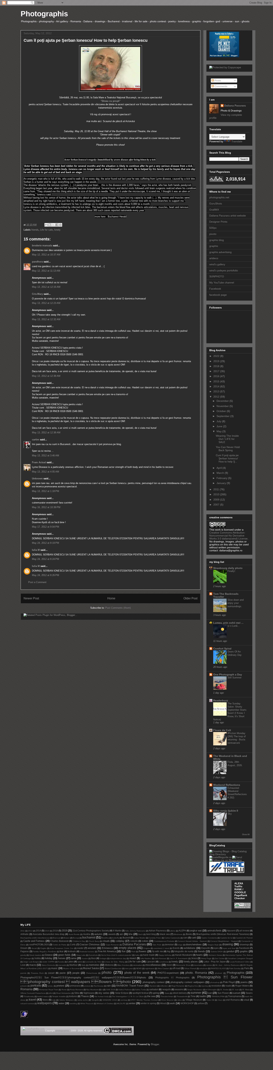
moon (169, 965)
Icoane (85, 958)
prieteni (60, 985)
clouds (106, 941)
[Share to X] (53, 225)
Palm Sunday (235, 968)
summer (196, 992)
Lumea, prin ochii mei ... (228, 622)
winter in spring (148, 1003)
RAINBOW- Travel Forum (130, 985)
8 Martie (117, 930)
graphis (213, 245)
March (221, 472)
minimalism (137, 965)
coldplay (120, 941)
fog (168, 951)
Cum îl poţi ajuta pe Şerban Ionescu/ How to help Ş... (227, 458)
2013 (216, 391)
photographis (62, 1030)
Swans (249, 993)
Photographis (44, 14)
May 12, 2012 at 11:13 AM (46, 270)
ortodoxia (203, 968)
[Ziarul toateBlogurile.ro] (237, 857)
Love (22, 965)
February (222, 478)
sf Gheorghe (211, 990)
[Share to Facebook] (57, 225)
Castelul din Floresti (244, 938)
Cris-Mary (37, 294)
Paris (246, 968)
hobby (38, 958)
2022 (216, 356)
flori (124, 951)
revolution (216, 985)
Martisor (73, 965)
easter (80, 948)
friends (35, 229)
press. (50, 986)
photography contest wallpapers (187, 982)
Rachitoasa (98, 986)
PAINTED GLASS (218, 968)
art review (244, 930)
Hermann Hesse (215, 955)
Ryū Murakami (92, 990)
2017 (216, 371)
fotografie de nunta (184, 951)
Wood (163, 1003)
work (172, 1003)
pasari (51, 973)
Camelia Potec (155, 938)
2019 (216, 361)
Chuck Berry (94, 941)
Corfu (73, 944)
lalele (80, 962)
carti (193, 937)
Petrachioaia (91, 973)
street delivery (180, 993)
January (222, 483)
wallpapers (44, 1003)
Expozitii (205, 948)
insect (133, 958)
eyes (216, 948)
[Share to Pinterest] (60, 225)
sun (210, 993)
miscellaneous (153, 965)
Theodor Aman (167, 996)
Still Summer (234, 677)
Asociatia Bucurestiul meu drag (48, 934)
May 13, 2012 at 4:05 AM (45, 471)
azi (121, 934)
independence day (118, 958)
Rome (64, 990)
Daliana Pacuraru (235, 105)
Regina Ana (193, 986)
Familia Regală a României (44, 952)
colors (145, 941)
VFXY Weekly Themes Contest (144, 1000)
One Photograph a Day (227, 674)
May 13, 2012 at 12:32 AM (46, 319)
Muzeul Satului (91, 968)
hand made (149, 955)
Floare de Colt (222, 730)
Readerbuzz (220, 700)
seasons (179, 989)
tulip (54, 1000)
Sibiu (76, 993)
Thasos (85, 996)
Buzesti (126, 937)
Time (193, 996)
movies (209, 965)
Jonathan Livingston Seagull (240, 958)
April (219, 467)
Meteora (109, 965)
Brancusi (56, 938)
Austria (86, 934)
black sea (165, 934)
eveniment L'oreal (161, 948)
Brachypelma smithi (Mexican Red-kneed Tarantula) (222, 934)
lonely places (191, 961)
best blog (151, 934)
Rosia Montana (76, 990)
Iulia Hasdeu (145, 958)
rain (109, 985)
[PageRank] (242, 907)
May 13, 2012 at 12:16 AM (46, 286)
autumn (98, 934)
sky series (103, 993)
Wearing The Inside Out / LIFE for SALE (227, 439)
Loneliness (163, 962)
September (223, 416)
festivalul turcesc (87, 952)
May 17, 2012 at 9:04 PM (45, 526)
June (220, 426)
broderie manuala (42, 245)
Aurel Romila (74, 934)
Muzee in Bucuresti (71, 968)
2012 (216, 396)
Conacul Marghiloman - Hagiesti (224, 941)
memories (94, 965)
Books (189, 934)
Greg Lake (80, 955)
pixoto (212, 233)
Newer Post (31, 598)
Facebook (215, 288)
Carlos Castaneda (172, 938)
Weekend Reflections (226, 784)
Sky (230, 813)
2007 (216, 504)
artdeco (213, 258)
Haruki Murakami (183, 955)
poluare (23, 986)
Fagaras (24, 951)
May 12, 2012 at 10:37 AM (46, 254)
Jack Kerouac (160, 958)
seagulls (166, 989)
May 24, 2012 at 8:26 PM (45, 575)
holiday (48, 958)
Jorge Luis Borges (31, 962)
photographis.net (219, 197)
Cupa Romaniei (112, 945)
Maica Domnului (48, 965)
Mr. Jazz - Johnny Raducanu (227, 965)
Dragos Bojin (213, 945)
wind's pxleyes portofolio (223, 270)
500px (213, 227)
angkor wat (196, 930)
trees (45, 1000)
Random (153, 986)
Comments (220, 86)
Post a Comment (37, 582)
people (75, 972)
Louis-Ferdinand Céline (240, 962)
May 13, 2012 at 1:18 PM (45, 491)
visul (246, 999)
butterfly (115, 938)
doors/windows (194, 944)
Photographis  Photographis (172, 977)
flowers (142, 951)
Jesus (194, 958)
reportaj (204, 986)
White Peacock (86, 1003)
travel (32, 999)
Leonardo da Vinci (93, 962)
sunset (236, 993)
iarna (73, 958)
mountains (198, 965)
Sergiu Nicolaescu (195, 990)
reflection (164, 986)
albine (172, 931)
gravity (23, 955)
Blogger (155, 1044)
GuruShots (215, 203)
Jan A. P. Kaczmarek (179, 958)
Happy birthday (165, 955)
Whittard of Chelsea (105, 1003)
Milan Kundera (123, 965)
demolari (169, 944)
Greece (49, 955)
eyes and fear (229, 948)
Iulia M (36, 550)
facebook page (218, 294)
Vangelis (95, 1000)
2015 (216, 381)
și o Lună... (234, 625)
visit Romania (233, 1000)
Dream (23, 948)
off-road (176, 968)
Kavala (61, 962)
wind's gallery (217, 264)
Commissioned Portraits (164, 941)
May (219, 431)
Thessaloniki (182, 996)
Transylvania (234, 996)
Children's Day (79, 941)
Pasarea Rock (37, 973)
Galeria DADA (217, 952)
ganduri (230, 951)
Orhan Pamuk (190, 968)
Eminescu (107, 948)
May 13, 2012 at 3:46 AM (45, 455)
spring (155, 993)
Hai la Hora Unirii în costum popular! (116, 955)
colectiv (134, 941)
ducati (34, 948)
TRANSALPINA (218, 996)
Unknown (37, 478)
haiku (137, 955)
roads (228, 985)
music (54, 968)
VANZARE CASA (110, 1000)
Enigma (146, 948)
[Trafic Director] (226, 871)
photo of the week (137, 972)
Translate (236, 141)
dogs (180, 945)
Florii (133, 952)
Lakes (70, 961)
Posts (217, 80)
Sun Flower (223, 993)
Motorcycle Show (183, 965)
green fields (64, 955)
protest (87, 986)
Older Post (190, 598)
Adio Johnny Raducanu (135, 931)
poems (244, 982)
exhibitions (189, 948)
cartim (35, 439)
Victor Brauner (167, 1000)
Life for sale (46, 229)
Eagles (43, 948)
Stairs (167, 993)
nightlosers (149, 968)
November (223, 406)
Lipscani (150, 961)
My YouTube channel (221, 282)
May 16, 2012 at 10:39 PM (46, 507)
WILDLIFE (121, 1003)
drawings (244, 944)
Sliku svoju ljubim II (225, 810)
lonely (57, 229)
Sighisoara (88, 993)
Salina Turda (140, 990)
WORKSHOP (187, 1003)
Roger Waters (242, 985)
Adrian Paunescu (157, 930)
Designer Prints (218, 221)
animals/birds (214, 930)
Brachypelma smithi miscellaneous (35, 938)
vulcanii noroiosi (27, 1003)
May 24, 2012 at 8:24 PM (45, 559)
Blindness (178, 934)
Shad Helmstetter (63, 993)
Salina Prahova (125, 990)
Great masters (35, 955)
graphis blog (216, 240)
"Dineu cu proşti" (111, 101)
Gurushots (93, 955)
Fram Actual (39, 462)
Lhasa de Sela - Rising (114, 962)
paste (63, 972)
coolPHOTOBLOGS (39, 944)
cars (185, 937)
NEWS (139, 968)
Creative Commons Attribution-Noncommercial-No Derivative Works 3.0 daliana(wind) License (228, 535)
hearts (199, 955)
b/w (130, 934)
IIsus (93, 958)
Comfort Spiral (222, 648)
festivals (72, 951)
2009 (216, 499)
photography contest (154, 982)
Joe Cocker (220, 958)
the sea (151, 996)
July (219, 421)
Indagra (103, 958)
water (61, 1003)
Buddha (105, 938)
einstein (92, 948)
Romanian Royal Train (48, 990)
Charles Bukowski (59, 941)
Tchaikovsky (29, 996)
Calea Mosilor (139, 938)
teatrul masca (43, 996)
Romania (26, 989)
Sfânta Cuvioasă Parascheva (33, 993)
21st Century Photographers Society (91, 930)
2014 (216, 386)
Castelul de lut (226, 938)
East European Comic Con (62, 948)
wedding (73, 1003)
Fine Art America (107, 951)
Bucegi (76, 938)
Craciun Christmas (90, 944)
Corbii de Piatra (59, 945)
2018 (216, 366)
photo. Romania (196, 972)
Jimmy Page (206, 958)
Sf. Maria (246, 990)
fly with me (157, 951)
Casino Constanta (209, 938)
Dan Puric (157, 945)
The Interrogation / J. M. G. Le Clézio (128, 996)
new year (129, 968)
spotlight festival (140, 993)
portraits (35, 985)
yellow (201, 1003)
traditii (202, 996)
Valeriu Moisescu (66, 1000)
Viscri (220, 1000)
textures (73, 996)
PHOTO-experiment (168, 972)
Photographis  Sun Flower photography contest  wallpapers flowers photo (83, 977)
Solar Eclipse (122, 993)
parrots (23, 973)
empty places (127, 947)
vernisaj (124, 1000)
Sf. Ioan (235, 990)
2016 (216, 376)
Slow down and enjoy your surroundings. (236, 603)
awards (112, 934)
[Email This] (46, 225)
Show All (245, 834)
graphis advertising (220, 252)
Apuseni (231, 930)
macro (32, 965)
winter (132, 1003)
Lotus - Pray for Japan (215, 961)
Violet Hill (210, 1000)
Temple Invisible (59, 996)
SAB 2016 (110, 990)
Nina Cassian (163, 968)
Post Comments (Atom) (118, 607)
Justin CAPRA (48, 962)
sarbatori (153, 989)
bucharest (88, 937)
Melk (83, 965)
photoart (218, 973)
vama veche (82, 1000)
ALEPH (182, 930)
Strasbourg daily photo (228, 568)
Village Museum (194, 1000)
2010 (216, 494)
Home (111, 598)
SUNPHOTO (216, 276)
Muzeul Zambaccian (113, 968)
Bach (140, 934)
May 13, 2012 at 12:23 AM (46, 303)
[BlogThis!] (50, 225)
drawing (227, 944)
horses (61, 958)
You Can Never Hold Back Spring (228, 449)
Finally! (231, 571)
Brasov (67, 938)
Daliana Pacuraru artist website (227, 215)
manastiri (62, 965)
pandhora (37, 261)
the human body (102, 996)
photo (107, 972)
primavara (75, 985)
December (223, 400)
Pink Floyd (229, 982)
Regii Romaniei (177, 986)
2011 (216, 489)
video (179, 1000)
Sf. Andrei (224, 990)
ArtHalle (24, 934)
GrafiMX (214, 209)
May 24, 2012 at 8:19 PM (45, 542)
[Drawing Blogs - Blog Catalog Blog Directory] (229, 854)
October (222, 411)
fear (62, 951)
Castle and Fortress (34, 941)
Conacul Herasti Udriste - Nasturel (192, 941)
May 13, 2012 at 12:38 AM (46, 376)
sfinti (51, 993)
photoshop (215, 982)
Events (176, 948)
